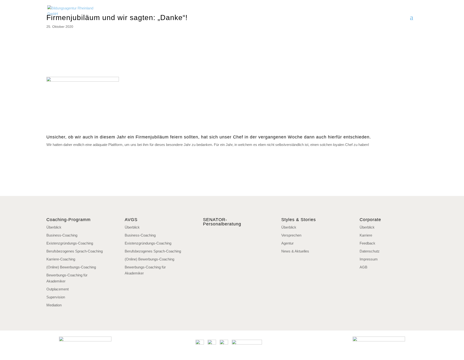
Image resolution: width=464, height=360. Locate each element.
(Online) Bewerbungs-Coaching (71, 267)
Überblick (53, 227)
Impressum (369, 259)
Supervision (55, 297)
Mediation (54, 305)
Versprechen (291, 235)
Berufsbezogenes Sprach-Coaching (74, 251)
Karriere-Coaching (60, 259)
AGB (363, 267)
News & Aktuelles (295, 251)
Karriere (366, 235)
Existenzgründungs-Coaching (69, 243)
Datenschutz (370, 251)
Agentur (287, 243)
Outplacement (57, 289)
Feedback (367, 243)
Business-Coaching (61, 235)
